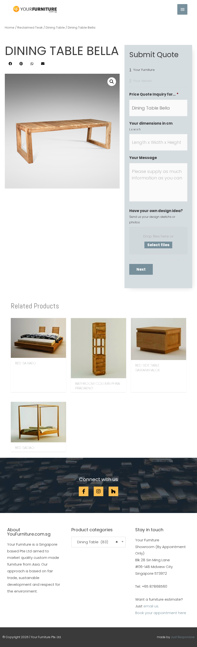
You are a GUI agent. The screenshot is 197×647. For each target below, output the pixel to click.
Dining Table (55, 27)
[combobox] (98, 542)
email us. (151, 606)
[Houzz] (113, 491)
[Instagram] (98, 491)
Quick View (38, 353)
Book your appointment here (160, 612)
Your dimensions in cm (150, 123)
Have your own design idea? (156, 210)
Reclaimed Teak (30, 27)
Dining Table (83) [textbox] (96, 542)
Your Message (143, 157)
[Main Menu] (182, 9)
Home (9, 27)
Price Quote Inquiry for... (154, 94)
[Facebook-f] (83, 491)
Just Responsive (183, 637)
